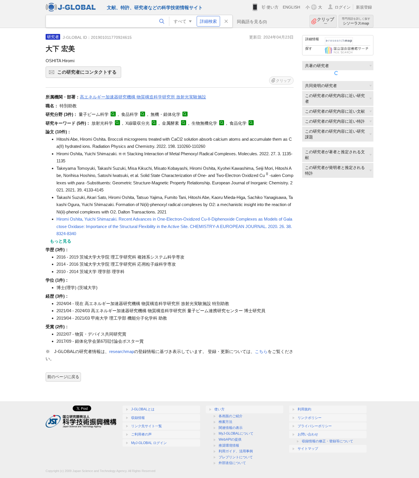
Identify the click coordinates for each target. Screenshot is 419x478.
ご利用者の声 (141, 434)
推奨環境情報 (229, 445)
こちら (261, 351)
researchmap (121, 351)
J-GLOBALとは (142, 409)
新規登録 (364, 7)
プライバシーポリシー (315, 426)
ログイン (343, 7)
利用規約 (304, 409)
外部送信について (232, 463)
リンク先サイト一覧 (146, 426)
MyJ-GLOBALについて (236, 433)
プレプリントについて (236, 457)
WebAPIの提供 (230, 439)
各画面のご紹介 (231, 416)
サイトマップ (308, 449)
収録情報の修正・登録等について (327, 441)
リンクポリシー (310, 418)
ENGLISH (291, 7)
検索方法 (225, 422)
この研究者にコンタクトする (89, 74)
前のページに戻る (63, 376)
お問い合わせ (308, 434)
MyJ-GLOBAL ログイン (149, 443)
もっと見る (60, 241)
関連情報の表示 (231, 428)
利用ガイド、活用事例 (236, 451)
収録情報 (138, 418)
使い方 (272, 7)
